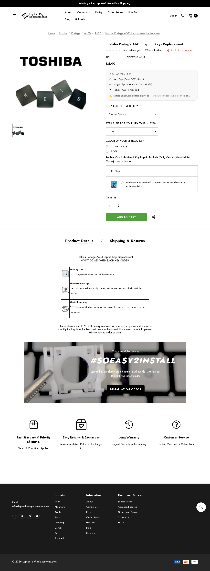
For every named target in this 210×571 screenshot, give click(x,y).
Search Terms (125, 501)
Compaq (59, 522)
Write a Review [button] (153, 50)
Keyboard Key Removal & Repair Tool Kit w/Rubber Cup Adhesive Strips (156, 184)
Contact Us (92, 507)
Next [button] (169, 3)
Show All (59, 538)
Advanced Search (127, 507)
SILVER (114, 151)
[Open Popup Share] (153, 217)
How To (90, 522)
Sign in (173, 16)
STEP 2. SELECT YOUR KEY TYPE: (131, 123)
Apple (58, 512)
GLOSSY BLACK (119, 146)
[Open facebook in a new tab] (15, 516)
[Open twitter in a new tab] (22, 516)
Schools (90, 533)
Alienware (60, 507)
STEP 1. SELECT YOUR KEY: (123, 106)
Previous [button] (40, 3)
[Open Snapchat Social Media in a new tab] (37, 516)
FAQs (121, 522)
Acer (57, 501)
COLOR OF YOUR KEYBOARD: (125, 141)
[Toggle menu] (14, 15)
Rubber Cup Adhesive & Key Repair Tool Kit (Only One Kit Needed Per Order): (148, 159)
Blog (88, 528)
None (118, 171)
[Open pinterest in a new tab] (29, 516)
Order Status (92, 517)
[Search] (183, 15)
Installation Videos (125, 389)
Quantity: (111, 197)
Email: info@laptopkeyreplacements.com (30, 504)
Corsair (58, 528)
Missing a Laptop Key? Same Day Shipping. (105, 3)
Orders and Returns (128, 512)
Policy (89, 512)
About (89, 501)
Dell (57, 533)
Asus (57, 517)
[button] (201, 507)
